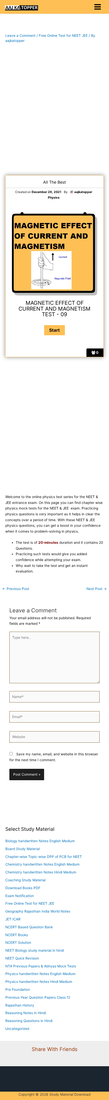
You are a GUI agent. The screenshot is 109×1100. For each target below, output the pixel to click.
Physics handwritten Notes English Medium (40, 974)
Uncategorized (17, 1029)
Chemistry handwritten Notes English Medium (42, 864)
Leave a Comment (20, 36)
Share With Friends (54, 1049)
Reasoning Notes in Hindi (25, 1013)
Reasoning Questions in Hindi (28, 1021)
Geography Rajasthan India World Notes (37, 911)
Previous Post (15, 589)
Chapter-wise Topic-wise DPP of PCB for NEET (43, 857)
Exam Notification (19, 896)
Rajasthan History (19, 1005)
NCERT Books (16, 935)
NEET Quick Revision (22, 958)
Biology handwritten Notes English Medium (40, 841)
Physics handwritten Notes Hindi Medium (38, 982)
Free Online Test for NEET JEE (63, 36)
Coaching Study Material (25, 880)
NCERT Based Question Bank (29, 927)
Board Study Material (22, 849)
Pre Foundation (17, 989)
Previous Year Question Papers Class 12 (37, 997)
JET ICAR (13, 919)
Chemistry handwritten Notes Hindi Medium (40, 872)
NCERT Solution (18, 942)
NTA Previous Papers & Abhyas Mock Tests (40, 966)
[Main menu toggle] (97, 7)
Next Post (96, 589)
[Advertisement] (54, 109)
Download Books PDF (22, 888)
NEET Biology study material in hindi (34, 950)
